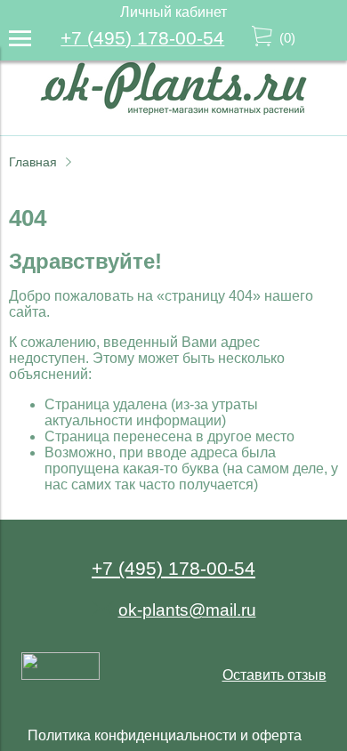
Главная (33, 162)
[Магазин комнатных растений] (173, 109)
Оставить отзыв (274, 674)
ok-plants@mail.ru (187, 610)
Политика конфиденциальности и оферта (165, 735)
